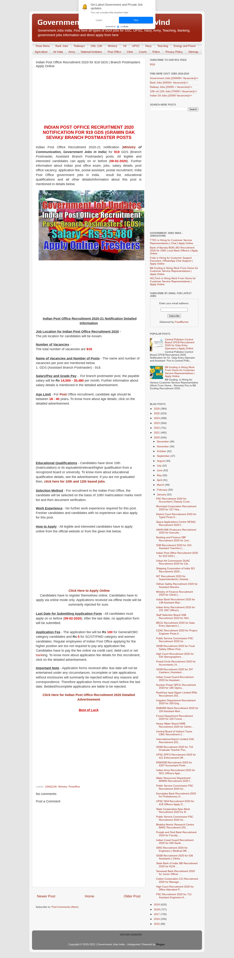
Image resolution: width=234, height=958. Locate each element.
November (163, 446)
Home (89, 896)
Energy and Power (185, 45)
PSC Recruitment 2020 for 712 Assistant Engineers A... (174, 896)
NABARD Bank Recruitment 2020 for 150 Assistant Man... (177, 709)
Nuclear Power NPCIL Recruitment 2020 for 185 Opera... (176, 686)
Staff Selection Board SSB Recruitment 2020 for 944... (173, 616)
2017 (157, 914)
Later (99, 20)
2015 (157, 924)
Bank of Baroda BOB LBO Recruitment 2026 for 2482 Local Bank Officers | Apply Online (174, 250)
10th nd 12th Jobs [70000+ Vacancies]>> (173, 91)
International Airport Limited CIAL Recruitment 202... (175, 740)
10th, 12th (96, 45)
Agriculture (41, 51)
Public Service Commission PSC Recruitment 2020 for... (174, 640)
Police (156, 51)
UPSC (136, 45)
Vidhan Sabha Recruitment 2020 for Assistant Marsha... (177, 585)
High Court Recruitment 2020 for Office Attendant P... (175, 888)
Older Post (132, 896)
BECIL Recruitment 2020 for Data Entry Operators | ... (175, 624)
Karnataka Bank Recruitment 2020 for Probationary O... (176, 795)
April (160, 480)
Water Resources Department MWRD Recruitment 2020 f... (174, 779)
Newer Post (46, 896)
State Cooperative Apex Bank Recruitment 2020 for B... (173, 810)
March (161, 484)
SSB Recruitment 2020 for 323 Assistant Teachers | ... (173, 547)
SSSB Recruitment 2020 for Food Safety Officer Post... (175, 647)
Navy (148, 45)
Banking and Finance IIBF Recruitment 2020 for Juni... (173, 539)
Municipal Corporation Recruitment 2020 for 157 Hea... (176, 508)
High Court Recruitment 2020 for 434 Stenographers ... (175, 655)
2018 (157, 909)
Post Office (114, 51)
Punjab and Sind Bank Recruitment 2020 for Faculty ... (176, 834)
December (163, 441)
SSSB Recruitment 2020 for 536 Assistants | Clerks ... (174, 857)
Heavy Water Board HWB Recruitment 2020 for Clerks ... (175, 725)
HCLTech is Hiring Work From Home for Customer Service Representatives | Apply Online (173, 281)
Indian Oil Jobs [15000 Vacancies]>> (171, 95)
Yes (136, 20)
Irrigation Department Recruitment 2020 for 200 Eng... (176, 702)
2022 (157, 428)
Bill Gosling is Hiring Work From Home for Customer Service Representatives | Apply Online (174, 271)
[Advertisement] (88, 97)
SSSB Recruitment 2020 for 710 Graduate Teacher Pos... (174, 748)
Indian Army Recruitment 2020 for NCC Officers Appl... (175, 772)
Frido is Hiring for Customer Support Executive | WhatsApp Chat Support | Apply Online (171, 261)
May (160, 475)
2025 (157, 413)
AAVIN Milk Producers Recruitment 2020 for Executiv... (176, 531)
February (162, 489)
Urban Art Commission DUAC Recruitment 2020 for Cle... (173, 562)
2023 (157, 423)
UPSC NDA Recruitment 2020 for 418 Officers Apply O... (175, 803)
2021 (157, 432)
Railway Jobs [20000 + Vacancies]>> (171, 87)
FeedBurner (182, 322)
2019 (157, 904)
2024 (157, 418)
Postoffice (74, 786)
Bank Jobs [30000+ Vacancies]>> (169, 82)
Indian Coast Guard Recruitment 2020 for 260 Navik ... (175, 841)
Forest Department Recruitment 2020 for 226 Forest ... (174, 717)
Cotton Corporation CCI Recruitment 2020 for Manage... (177, 880)
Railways (79, 45)
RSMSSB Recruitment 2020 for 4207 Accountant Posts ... (174, 764)
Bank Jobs (61, 45)
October (162, 451)
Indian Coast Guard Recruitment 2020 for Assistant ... (175, 678)
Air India (58, 51)
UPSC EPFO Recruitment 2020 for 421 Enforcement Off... (176, 756)
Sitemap (193, 51)
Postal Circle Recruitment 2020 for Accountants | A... (176, 663)
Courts (143, 51)
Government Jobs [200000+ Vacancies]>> (174, 78)
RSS (152, 64)
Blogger (160, 944)
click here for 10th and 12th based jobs (74, 481)
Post (63, 394)
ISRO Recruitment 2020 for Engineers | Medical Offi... (172, 849)
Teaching (162, 45)
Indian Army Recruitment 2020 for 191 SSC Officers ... (175, 609)
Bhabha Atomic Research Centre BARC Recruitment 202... (175, 826)
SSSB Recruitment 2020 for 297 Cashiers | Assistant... (174, 671)
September (163, 456)
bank (39, 655)
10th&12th (51, 786)
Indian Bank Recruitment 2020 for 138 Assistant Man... (175, 601)
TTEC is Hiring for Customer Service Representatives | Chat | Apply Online (171, 241)
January (162, 494)
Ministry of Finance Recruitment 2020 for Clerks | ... (174, 593)
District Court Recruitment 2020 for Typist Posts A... (176, 516)
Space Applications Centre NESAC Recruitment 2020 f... (176, 523)
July (159, 465)
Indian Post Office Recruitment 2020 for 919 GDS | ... (177, 554)
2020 (157, 437)
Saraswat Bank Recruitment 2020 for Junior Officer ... (175, 872)
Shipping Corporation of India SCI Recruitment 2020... (175, 570)
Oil (124, 45)
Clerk (130, 51)
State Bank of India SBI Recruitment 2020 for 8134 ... (177, 865)
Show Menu (42, 45)
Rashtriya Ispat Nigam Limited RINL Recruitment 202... (176, 694)
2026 (157, 408)
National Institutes (91, 51)
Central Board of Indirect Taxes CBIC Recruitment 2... (174, 733)
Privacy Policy (174, 51)
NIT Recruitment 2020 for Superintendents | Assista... (173, 578)
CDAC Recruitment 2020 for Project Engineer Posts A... (176, 632)
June (160, 470)
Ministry (112, 45)
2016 (157, 919)
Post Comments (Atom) (65, 907)
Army (72, 51)
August (161, 461)
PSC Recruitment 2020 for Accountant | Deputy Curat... (174, 500)
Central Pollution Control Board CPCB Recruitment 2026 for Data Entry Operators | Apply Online (179, 344)
